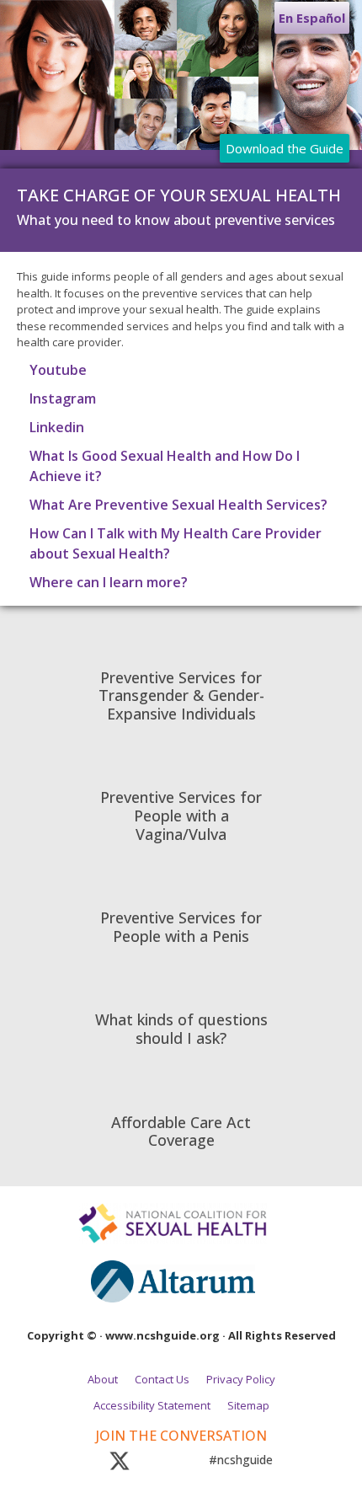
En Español (312, 17)
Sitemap (248, 1405)
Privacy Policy (240, 1379)
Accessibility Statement (151, 1405)
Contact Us (162, 1379)
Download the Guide (284, 148)
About (103, 1379)
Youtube (58, 370)
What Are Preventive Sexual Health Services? (178, 504)
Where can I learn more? (108, 582)
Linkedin (56, 427)
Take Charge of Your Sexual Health (179, 195)
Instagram (62, 398)
